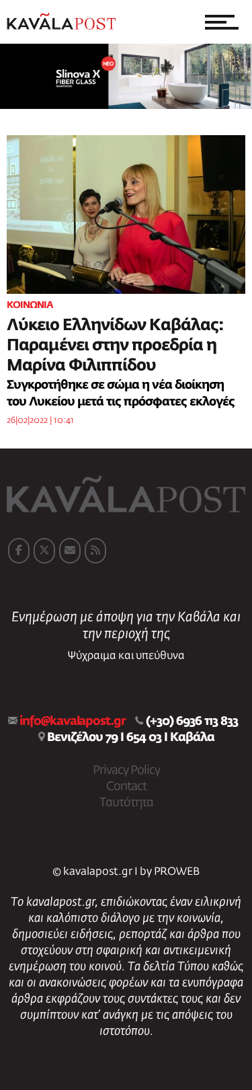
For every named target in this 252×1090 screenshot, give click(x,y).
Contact (126, 787)
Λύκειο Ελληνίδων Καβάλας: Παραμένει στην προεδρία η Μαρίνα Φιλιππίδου (115, 345)
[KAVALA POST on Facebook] (19, 550)
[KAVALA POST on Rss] (95, 550)
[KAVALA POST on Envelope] (70, 550)
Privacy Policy (126, 771)
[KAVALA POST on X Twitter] (44, 550)
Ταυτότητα (126, 803)
